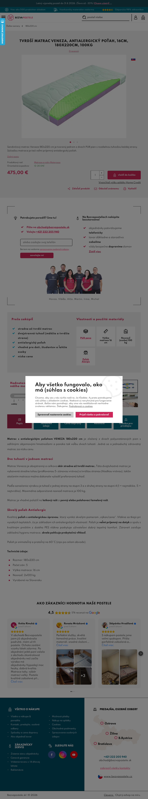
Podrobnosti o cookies (81, 406)
